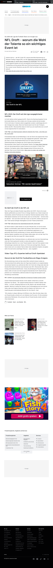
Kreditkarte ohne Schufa (29, 441)
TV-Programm (7, 532)
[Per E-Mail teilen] (44, 52)
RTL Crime (41, 539)
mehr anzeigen (27, 451)
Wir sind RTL (41, 528)
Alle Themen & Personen (7, 535)
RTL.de (5, 528)
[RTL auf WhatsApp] (48, 559)
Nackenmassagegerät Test (11, 438)
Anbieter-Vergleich (20, 548)
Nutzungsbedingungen (32, 537)
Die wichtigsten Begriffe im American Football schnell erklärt (29, 277)
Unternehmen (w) (19, 546)
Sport (14, 302)
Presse (40, 534)
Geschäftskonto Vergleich (19, 538)
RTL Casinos (38, 438)
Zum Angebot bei (25, 199)
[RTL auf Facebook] (34, 559)
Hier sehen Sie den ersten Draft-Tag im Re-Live (19, 71)
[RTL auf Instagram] (37, 559)
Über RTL (41, 530)
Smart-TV (6, 548)
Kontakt (29, 530)
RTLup (40, 537)
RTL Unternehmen (40, 447)
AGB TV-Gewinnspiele (31, 539)
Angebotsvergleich (20, 544)
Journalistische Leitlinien (7, 542)
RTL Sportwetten (39, 440)
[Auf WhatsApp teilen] (47, 52)
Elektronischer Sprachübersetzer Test (13, 445)
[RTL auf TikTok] (41, 559)
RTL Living (41, 541)
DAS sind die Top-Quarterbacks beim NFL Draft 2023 (25, 223)
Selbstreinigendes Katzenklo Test (13, 440)
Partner (17, 528)
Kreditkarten (18, 541)
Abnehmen (26, 443)
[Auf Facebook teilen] (41, 52)
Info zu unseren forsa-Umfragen (31, 547)
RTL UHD (6, 546)
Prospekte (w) (19, 550)
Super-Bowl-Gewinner (41, 144)
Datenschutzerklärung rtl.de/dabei (32, 542)
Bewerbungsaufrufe (8, 544)
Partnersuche (18, 534)
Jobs (40, 532)
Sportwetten (18, 532)
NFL (25, 302)
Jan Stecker (20, 302)
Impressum (29, 532)
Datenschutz (30, 536)
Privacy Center (30, 534)
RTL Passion (41, 543)
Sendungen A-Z (7, 530)
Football (9, 302)
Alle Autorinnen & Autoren (8, 538)
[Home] (26, 6)
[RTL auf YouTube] (44, 559)
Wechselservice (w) (20, 543)
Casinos (17, 530)
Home (5, 554)
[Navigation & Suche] (47, 6)
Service (28, 528)
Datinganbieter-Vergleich (27, 439)
